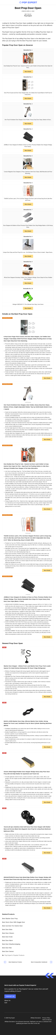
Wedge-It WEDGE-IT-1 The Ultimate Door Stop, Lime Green (28, 304)
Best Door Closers (8, 933)
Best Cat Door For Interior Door (12, 926)
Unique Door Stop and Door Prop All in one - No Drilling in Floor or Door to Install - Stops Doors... (28, 252)
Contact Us (10, 996)
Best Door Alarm (7, 940)
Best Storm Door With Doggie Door (13, 922)
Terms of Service (47, 1019)
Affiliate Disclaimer (36, 1018)
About (6, 1000)
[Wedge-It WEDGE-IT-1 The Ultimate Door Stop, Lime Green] (28, 296)
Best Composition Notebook (39, 962)
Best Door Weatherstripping (11, 944)
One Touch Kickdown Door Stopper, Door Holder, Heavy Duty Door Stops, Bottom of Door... (28, 119)
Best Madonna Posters (15, 962)
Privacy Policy (46, 1018)
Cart (5, 1002)
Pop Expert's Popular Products (14, 955)
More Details (28, 71)
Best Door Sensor (8, 951)
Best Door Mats (7, 929)
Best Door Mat (7, 948)
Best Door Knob (7, 937)
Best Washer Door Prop (10, 918)
